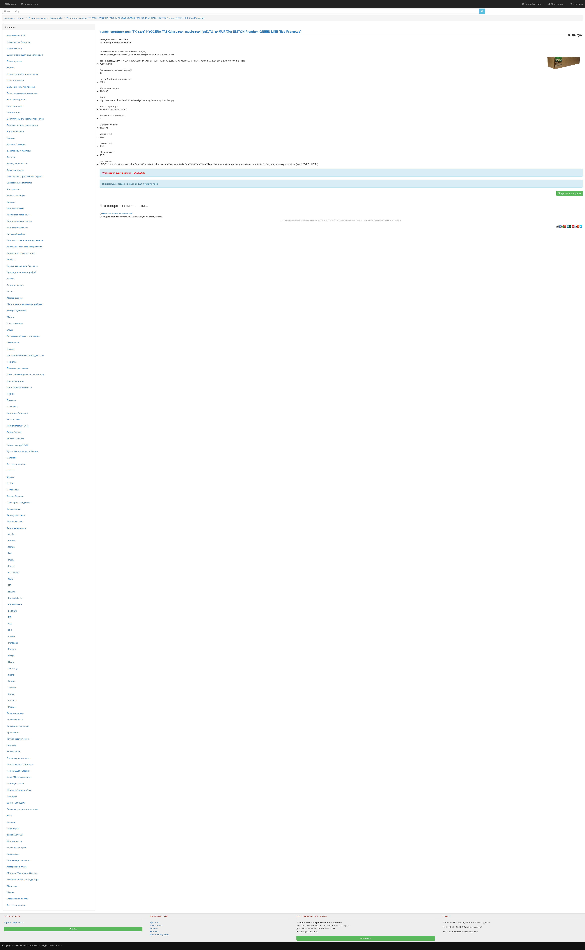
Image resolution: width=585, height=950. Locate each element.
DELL (10, 559)
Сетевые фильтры (16, 463)
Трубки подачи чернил (18, 738)
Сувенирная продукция (18, 502)
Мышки (10, 892)
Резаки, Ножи (13, 419)
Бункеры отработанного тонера (23, 73)
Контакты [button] (366, 938)
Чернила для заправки (18, 770)
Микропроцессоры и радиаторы (23, 879)
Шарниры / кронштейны (19, 789)
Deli (9, 553)
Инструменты (13, 188)
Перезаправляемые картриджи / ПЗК (25, 355)
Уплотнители (13, 751)
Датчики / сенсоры (16, 144)
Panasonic (12, 642)
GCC (10, 578)
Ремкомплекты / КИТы (18, 425)
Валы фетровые (15, 105)
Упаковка (11, 745)
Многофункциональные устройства (24, 304)
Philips (10, 655)
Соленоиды (13, 489)
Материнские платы (17, 866)
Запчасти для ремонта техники (22, 809)
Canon (11, 546)
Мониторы (12, 885)
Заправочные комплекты (19, 182)
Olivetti (11, 636)
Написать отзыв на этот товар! (117, 213)
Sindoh (11, 681)
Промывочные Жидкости (19, 387)
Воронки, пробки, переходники (22, 125)
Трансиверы (13, 732)
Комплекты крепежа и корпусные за (25, 240)
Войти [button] (74, 929)
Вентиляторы (13, 112)
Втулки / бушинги (15, 131)
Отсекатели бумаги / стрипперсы (23, 336)
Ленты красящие (15, 284)
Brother (11, 540)
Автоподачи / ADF (16, 35)
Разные (11, 706)
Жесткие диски (14, 840)
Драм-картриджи (15, 169)
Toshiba (11, 687)
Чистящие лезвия (16, 783)
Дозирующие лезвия (17, 163)
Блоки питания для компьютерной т (25, 54)
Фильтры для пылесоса (18, 757)
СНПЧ (10, 483)
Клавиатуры (13, 853)
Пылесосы (12, 406)
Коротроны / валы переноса (21, 252)
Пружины (11, 400)
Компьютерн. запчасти (18, 860)
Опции (10, 329)
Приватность (156, 925)
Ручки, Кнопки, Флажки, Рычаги (22, 451)
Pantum (11, 649)
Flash (9, 815)
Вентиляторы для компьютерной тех (25, 118)
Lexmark (12, 610)
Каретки (11, 201)
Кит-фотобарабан (16, 233)
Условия (154, 928)
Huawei (11, 591)
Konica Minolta (14, 597)
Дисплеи (11, 157)
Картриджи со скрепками (19, 220)
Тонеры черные (15, 719)
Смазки (10, 476)
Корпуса (11, 259)
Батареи (11, 821)
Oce (9, 623)
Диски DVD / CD (15, 834)
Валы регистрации (16, 99)
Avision (11, 534)
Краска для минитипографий (21, 272)
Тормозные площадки (18, 725)
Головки (11, 137)
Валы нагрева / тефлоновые (21, 86)
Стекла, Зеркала (15, 495)
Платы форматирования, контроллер (25, 374)
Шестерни (12, 796)
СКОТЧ (10, 470)
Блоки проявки (14, 61)
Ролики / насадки (15, 438)
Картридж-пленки (15, 208)
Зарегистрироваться (14, 922)
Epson (10, 566)
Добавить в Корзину (570, 193)
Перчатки (11, 361)
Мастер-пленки (14, 297)
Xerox (10, 693)
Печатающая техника (17, 368)
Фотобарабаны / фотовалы (20, 764)
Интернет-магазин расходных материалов (41, 945)
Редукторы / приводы (17, 412)
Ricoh (10, 661)
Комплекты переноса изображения (24, 246)
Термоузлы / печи (16, 515)
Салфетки (12, 457)
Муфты (10, 316)
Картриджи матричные (18, 214)
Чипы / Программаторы (18, 777)
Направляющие (15, 323)
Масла (10, 291)
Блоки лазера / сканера (18, 41)
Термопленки (13, 508)
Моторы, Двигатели (16, 310)
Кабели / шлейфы (16, 195)
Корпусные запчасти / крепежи (22, 265)
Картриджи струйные (17, 227)
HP (9, 585)
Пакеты (10, 348)
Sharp (10, 674)
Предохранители (15, 380)
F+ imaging (13, 572)
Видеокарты (13, 828)
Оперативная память (17, 898)
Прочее (10, 393)
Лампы (10, 278)
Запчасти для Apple (17, 847)
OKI (9, 629)
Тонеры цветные (15, 713)
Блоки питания (14, 48)
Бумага (10, 67)
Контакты (154, 931)
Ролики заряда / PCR (17, 444)
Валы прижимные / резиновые (22, 93)
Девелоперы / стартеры (19, 150)
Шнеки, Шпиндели (16, 802)
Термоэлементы (15, 521)
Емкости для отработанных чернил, (25, 176)
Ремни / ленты (14, 432)
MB (9, 617)
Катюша (11, 700)
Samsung (12, 668)
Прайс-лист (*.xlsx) (159, 934)
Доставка (154, 922)
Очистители (13, 342)
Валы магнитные (15, 80)
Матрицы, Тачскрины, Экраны (22, 872)
